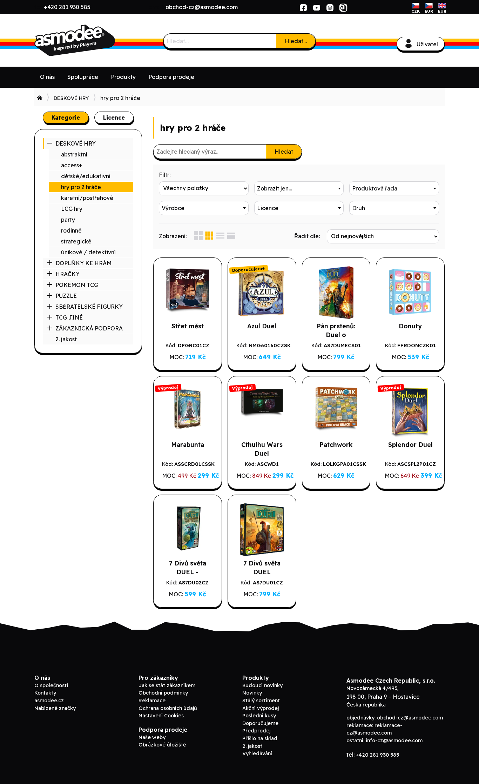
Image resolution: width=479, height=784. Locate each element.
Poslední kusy (259, 715)
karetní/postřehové (87, 197)
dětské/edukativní (85, 176)
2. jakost (66, 339)
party (68, 219)
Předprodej (256, 731)
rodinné (71, 230)
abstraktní (74, 154)
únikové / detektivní (88, 252)
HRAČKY (67, 273)
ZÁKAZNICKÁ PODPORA (89, 328)
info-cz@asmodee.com (394, 740)
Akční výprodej (260, 708)
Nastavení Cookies (161, 715)
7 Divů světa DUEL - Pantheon (187, 571)
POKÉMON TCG (76, 284)
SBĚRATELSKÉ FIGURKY (89, 306)
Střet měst (187, 326)
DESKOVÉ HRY (71, 98)
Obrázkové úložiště (162, 745)
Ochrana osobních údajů (168, 708)
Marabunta (187, 444)
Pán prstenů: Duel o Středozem (336, 334)
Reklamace (152, 700)
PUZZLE (66, 295)
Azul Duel (261, 326)
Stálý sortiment (261, 700)
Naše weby (152, 737)
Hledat (284, 151)
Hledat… (296, 41)
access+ (71, 165)
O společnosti (51, 685)
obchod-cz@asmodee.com (202, 7)
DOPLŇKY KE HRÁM (83, 263)
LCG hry (71, 208)
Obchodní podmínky (163, 693)
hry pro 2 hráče (81, 186)
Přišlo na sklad (259, 738)
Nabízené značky (55, 708)
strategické (76, 241)
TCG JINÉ (69, 317)
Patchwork (335, 444)
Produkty (123, 76)
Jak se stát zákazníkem (167, 685)
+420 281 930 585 (67, 7)
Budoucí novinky (262, 685)
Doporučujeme (260, 723)
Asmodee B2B (87, 40)
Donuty (410, 326)
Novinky (252, 693)
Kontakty (45, 693)
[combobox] (299, 188)
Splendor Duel (410, 444)
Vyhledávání (257, 753)
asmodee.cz (49, 700)
